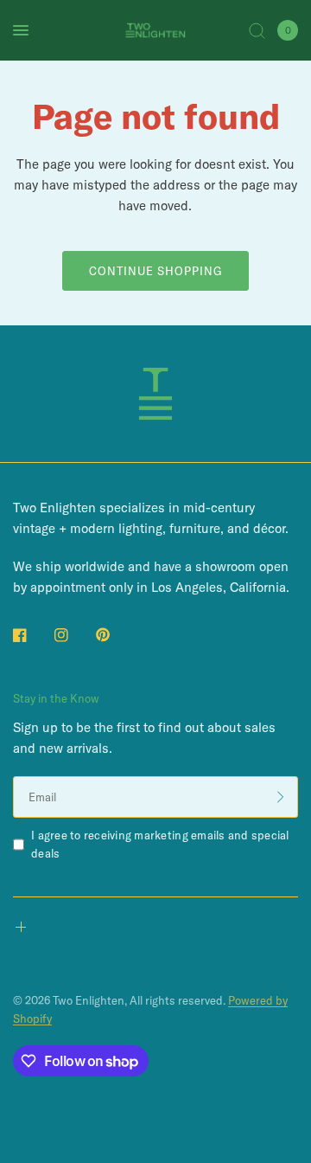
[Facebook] (32, 635)
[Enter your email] (280, 797)
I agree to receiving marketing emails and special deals (160, 844)
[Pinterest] (115, 634)
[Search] (257, 30)
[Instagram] (73, 635)
